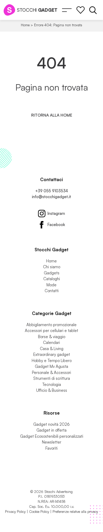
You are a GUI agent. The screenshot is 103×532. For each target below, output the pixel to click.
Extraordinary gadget (51, 354)
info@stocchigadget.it (51, 196)
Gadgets (51, 272)
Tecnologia (51, 384)
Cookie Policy (39, 511)
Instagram (56, 213)
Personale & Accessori (51, 372)
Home (25, 25)
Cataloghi (51, 278)
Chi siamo (51, 266)
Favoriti (51, 448)
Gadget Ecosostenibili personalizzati (51, 436)
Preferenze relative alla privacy (75, 511)
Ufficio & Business (51, 390)
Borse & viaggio (51, 336)
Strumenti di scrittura (51, 378)
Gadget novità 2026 (51, 424)
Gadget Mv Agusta (51, 366)
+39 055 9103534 (51, 190)
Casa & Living (51, 348)
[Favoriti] (80, 10)
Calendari (51, 342)
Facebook (56, 224)
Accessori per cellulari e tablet (51, 330)
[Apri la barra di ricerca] (93, 10)
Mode (51, 284)
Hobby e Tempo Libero (52, 360)
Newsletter (51, 442)
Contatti (52, 290)
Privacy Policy (15, 511)
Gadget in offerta (51, 430)
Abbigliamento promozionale (51, 324)
